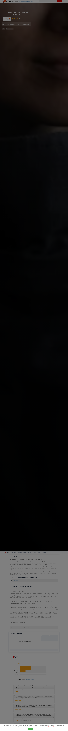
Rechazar (37, 729)
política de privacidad (51, 726)
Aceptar (30, 729)
